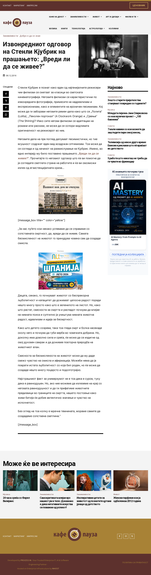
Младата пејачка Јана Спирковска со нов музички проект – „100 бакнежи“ (127, 116)
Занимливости (10, 36)
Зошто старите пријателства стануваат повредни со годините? (127, 102)
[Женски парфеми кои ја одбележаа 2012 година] (130, 480)
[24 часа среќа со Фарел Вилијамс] (20, 480)
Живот (116, 494)
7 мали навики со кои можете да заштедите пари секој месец (126, 131)
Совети (111, 126)
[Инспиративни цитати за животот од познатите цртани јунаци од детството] (94, 480)
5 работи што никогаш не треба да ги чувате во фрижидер (127, 160)
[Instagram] (125, 536)
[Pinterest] (6, 108)
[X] (6, 101)
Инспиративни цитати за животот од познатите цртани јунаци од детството (94, 501)
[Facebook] (6, 94)
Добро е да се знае (30, 36)
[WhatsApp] (6, 115)
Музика (111, 109)
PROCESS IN (26, 560)
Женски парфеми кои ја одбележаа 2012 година (127, 499)
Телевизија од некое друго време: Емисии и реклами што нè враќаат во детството (127, 145)
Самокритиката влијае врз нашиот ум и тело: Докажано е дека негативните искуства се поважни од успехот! (56, 502)
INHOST (55, 568)
